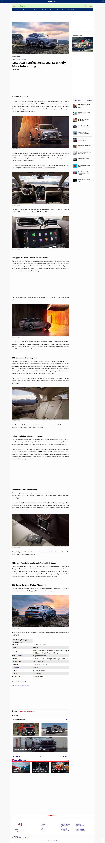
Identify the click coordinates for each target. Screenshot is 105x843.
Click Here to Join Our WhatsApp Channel (21, 685)
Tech (57, 9)
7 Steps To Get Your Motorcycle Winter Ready (83, 133)
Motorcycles (36, 9)
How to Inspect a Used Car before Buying (83, 120)
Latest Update (77, 100)
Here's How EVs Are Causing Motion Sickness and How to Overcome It (84, 106)
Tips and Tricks (71, 9)
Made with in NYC (16, 837)
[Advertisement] (40, 16)
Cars (30, 9)
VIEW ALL (89, 100)
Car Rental (63, 9)
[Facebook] (85, 6)
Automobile (25, 97)
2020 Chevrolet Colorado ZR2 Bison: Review (26, 733)
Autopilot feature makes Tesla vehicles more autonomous (82, 45)
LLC (18, 836)
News (18, 9)
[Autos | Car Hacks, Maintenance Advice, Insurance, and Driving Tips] (22, 7)
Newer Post (17, 756)
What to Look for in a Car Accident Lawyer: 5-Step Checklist (19, 769)
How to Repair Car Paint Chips (84, 145)
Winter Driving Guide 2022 (83, 158)
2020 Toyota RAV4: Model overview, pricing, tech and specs (30, 749)
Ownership (44, 9)
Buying (24, 9)
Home (13, 59)
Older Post (64, 756)
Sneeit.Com (55, 840)
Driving (51, 9)
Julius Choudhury (26, 837)
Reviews (24, 59)
